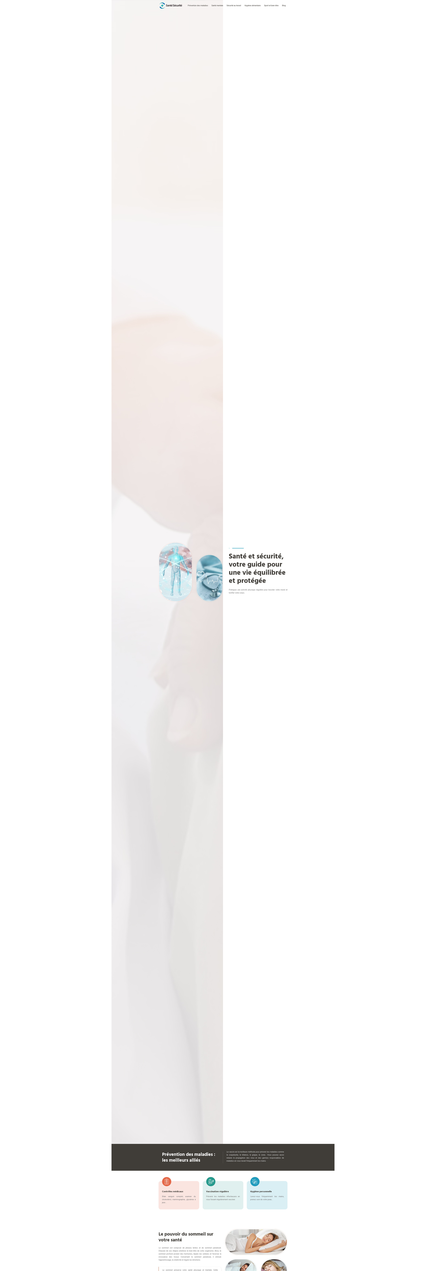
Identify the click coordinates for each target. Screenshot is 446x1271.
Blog (284, 5)
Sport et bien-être (271, 5)
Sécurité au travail (234, 5)
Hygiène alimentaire (252, 5)
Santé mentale (217, 5)
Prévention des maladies (198, 5)
